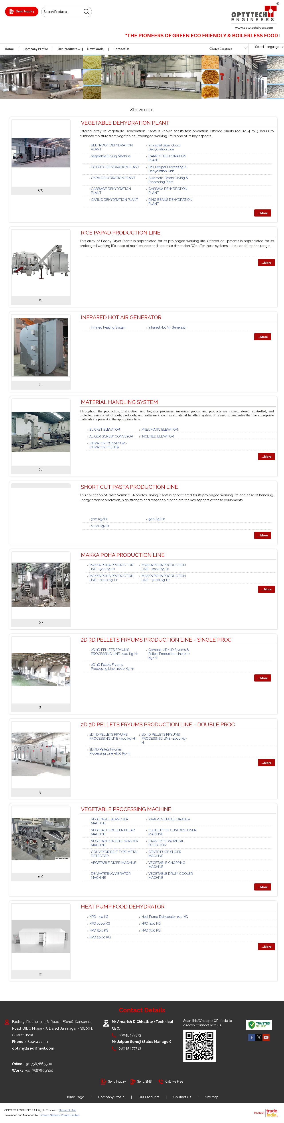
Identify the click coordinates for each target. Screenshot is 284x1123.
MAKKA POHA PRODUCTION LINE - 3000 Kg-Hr (164, 578)
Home (9, 49)
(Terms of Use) (67, 1110)
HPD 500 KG (98, 930)
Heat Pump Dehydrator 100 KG (165, 917)
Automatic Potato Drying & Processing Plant (168, 180)
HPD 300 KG (151, 924)
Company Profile (36, 49)
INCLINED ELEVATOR (158, 436)
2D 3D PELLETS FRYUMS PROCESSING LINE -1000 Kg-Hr (164, 739)
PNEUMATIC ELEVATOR (160, 429)
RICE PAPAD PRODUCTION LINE (120, 232)
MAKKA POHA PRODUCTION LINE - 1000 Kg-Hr (164, 567)
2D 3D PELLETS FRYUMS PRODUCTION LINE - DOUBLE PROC (158, 724)
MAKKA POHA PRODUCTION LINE (123, 555)
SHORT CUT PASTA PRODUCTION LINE (129, 487)
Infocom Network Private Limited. (60, 1115)
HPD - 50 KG (98, 917)
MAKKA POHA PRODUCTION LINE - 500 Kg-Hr (111, 567)
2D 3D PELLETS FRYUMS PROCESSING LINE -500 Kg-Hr (114, 652)
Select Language (267, 47)
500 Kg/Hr (156, 519)
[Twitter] (258, 1040)
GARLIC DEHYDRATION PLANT (114, 200)
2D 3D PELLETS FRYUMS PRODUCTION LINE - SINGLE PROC (156, 639)
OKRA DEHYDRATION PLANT (113, 178)
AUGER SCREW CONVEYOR (111, 436)
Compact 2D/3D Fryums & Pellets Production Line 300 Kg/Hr (169, 654)
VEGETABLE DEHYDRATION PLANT (125, 123)
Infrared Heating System (108, 327)
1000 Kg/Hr (100, 526)
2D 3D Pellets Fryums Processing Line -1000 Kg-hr (112, 667)
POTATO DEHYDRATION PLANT (115, 167)
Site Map (212, 1097)
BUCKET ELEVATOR (104, 429)
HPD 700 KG (151, 930)
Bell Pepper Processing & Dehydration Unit (167, 169)
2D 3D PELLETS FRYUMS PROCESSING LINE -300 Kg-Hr (112, 737)
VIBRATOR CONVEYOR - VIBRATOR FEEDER (108, 445)
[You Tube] (266, 1040)
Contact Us (121, 49)
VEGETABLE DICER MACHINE (113, 863)
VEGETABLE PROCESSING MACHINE (126, 809)
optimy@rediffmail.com (33, 1048)
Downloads (95, 49)
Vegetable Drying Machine (111, 156)
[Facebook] (251, 1040)
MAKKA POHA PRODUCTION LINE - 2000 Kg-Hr (111, 578)
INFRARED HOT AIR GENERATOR (121, 317)
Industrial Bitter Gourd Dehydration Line (164, 147)
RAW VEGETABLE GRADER (169, 819)
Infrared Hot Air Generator (167, 327)
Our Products (67, 49)
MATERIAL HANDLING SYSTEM (119, 402)
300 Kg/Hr (99, 519)
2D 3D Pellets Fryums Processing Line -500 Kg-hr (110, 751)
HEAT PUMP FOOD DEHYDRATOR (122, 906)
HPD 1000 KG (99, 924)
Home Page (75, 1097)
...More (263, 213)
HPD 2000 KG (100, 937)
